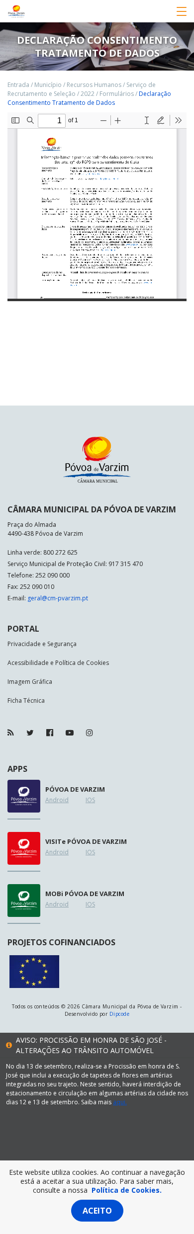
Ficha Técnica (26, 700)
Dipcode (119, 1013)
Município (48, 85)
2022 (88, 93)
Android (57, 800)
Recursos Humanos (94, 85)
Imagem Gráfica (29, 681)
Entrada (18, 85)
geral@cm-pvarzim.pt (57, 598)
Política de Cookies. (127, 1190)
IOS (90, 800)
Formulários (116, 93)
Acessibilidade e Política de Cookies (58, 662)
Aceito (97, 1210)
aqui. (120, 1102)
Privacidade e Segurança (42, 644)
